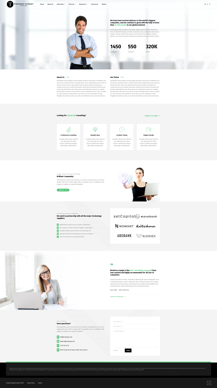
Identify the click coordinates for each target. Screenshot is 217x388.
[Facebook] (207, 4)
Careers (40, 383)
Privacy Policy (31, 383)
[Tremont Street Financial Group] (20, 4)
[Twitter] (205, 4)
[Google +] (210, 4)
